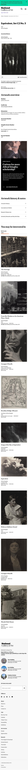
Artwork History (5, 203)
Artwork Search (4, 742)
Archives (3, 752)
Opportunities (4, 733)
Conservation (4, 747)
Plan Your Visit (4, 714)
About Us (3, 703)
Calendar (3, 717)
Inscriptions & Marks (6, 208)
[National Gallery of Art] (14, 644)
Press (2, 706)
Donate (2, 731)
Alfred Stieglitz (4, 37)
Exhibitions (3, 725)
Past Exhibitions (4, 754)
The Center (3, 744)
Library (2, 749)
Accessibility (4, 722)
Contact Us (3, 708)
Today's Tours (4, 720)
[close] (26, 2)
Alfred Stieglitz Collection (6, 106)
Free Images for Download (7, 739)
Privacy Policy (3, 767)
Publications (3, 757)
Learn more (3, 4)
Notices (2, 765)
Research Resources (6, 212)
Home (2, 16)
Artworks (6, 16)
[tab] (5, 232)
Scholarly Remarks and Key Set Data (10, 216)
